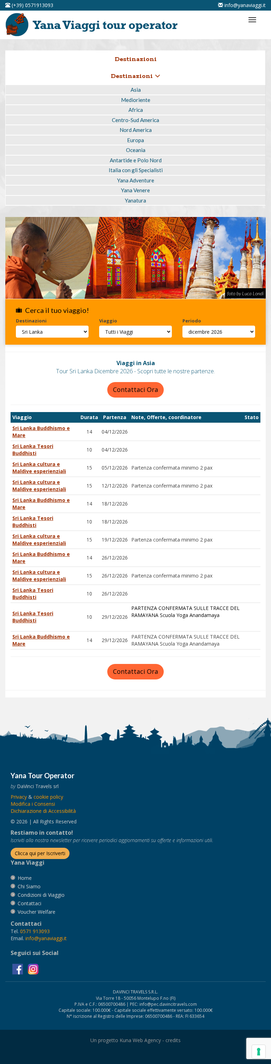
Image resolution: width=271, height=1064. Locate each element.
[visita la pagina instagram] (33, 968)
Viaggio (108, 321)
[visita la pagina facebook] (18, 968)
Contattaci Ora (135, 389)
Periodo (191, 321)
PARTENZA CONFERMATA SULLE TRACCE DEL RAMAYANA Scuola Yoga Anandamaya (185, 611)
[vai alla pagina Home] (94, 24)
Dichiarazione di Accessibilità (43, 811)
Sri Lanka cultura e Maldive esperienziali (39, 467)
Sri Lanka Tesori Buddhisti (32, 450)
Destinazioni (133, 76)
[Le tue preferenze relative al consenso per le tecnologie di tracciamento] (258, 1051)
